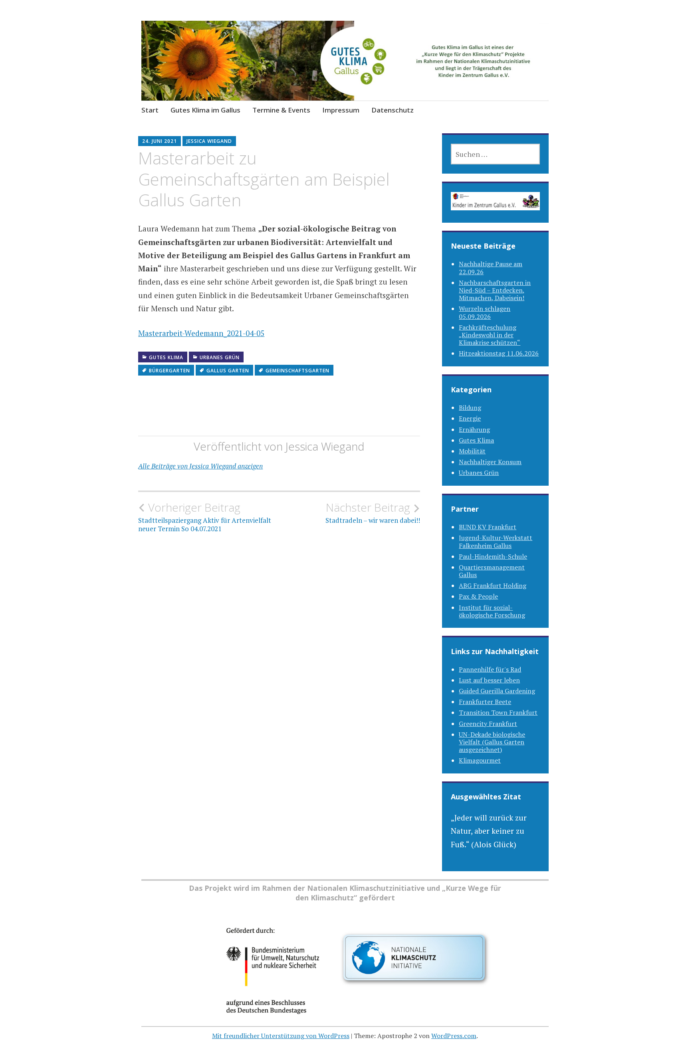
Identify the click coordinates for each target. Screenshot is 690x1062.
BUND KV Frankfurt (487, 526)
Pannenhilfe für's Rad (490, 669)
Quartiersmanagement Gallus (492, 571)
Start (150, 110)
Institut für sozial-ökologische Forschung (492, 611)
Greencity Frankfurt (488, 723)
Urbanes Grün (220, 357)
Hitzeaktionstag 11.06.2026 (499, 353)
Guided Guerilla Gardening (497, 690)
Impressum (340, 110)
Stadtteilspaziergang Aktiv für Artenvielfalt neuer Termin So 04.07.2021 (204, 517)
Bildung (470, 407)
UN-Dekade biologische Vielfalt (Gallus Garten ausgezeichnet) (492, 742)
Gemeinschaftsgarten (297, 370)
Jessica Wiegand (209, 141)
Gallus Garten (227, 370)
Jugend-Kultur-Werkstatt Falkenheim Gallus (495, 541)
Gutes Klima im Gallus (205, 110)
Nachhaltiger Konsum (490, 461)
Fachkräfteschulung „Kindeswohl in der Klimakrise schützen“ (489, 335)
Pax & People (478, 596)
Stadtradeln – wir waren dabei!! (372, 513)
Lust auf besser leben (489, 680)
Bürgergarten (169, 370)
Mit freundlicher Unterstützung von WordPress (280, 1035)
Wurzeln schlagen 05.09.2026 (484, 312)
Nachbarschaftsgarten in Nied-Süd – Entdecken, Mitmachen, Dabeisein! (495, 290)
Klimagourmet (480, 760)
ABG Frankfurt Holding (492, 585)
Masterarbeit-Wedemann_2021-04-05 (201, 333)
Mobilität (472, 451)
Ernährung (474, 429)
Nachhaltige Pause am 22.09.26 (490, 267)
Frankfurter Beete (485, 701)
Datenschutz (392, 110)
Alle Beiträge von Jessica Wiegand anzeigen (200, 466)
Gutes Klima (166, 357)
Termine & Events (281, 110)
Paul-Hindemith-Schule (493, 556)
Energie (470, 418)
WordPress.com (453, 1035)
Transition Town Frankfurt (498, 712)
